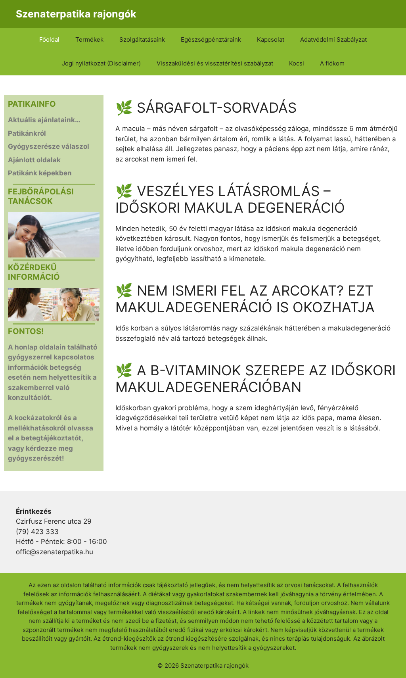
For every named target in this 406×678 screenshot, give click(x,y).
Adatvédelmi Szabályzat (333, 39)
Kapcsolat (270, 39)
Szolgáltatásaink (142, 39)
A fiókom (332, 63)
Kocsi (296, 63)
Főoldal (49, 39)
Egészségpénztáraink (211, 39)
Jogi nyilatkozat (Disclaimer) (101, 63)
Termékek (89, 39)
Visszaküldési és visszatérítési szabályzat (215, 63)
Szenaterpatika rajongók (76, 14)
